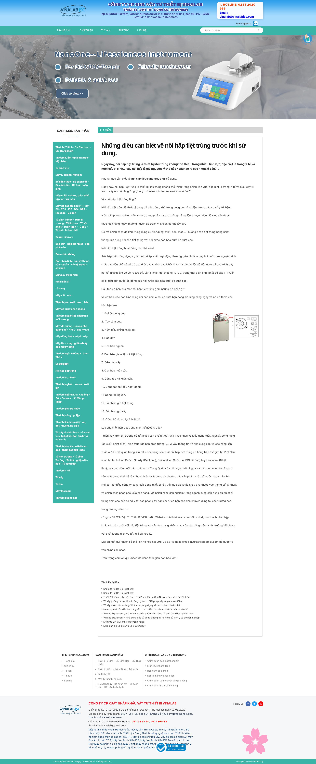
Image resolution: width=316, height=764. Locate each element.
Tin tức (124, 30)
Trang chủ (64, 30)
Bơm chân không (65, 254)
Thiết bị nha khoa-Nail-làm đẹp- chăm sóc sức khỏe (71, 448)
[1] (259, 30)
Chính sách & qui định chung (162, 685)
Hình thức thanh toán (158, 665)
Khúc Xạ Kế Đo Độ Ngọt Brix (118, 588)
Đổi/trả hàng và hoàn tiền (160, 675)
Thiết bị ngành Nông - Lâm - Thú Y (72, 355)
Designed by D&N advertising (249, 761)
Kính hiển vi (62, 281)
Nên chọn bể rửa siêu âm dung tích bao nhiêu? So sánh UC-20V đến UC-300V (145, 609)
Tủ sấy (59, 477)
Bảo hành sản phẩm (158, 670)
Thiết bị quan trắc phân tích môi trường (71, 317)
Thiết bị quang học (66, 497)
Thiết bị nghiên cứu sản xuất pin (72, 386)
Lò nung (60, 288)
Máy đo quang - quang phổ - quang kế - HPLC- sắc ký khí (72, 327)
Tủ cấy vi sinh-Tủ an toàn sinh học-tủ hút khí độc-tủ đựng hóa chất (72, 436)
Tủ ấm (59, 484)
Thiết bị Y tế (62, 470)
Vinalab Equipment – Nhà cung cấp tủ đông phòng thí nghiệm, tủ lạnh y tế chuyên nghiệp (151, 617)
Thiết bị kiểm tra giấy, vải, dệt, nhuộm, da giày (70, 423)
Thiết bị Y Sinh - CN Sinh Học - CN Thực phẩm (73, 149)
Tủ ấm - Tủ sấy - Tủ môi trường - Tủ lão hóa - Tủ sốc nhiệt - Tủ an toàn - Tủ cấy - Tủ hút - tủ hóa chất (71, 225)
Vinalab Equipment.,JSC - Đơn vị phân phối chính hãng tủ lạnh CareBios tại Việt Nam (148, 613)
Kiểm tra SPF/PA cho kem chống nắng (123, 621)
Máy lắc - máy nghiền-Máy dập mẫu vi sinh (71, 345)
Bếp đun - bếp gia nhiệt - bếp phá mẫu (72, 245)
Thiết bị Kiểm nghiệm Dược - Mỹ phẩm (72, 159)
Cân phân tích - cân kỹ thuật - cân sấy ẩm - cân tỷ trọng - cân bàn (72, 264)
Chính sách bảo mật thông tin (163, 660)
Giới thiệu (86, 30)
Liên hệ (141, 30)
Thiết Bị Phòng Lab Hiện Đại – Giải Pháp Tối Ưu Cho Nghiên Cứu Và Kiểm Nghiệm (146, 597)
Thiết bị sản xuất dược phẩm (72, 302)
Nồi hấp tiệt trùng (65, 370)
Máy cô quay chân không (70, 308)
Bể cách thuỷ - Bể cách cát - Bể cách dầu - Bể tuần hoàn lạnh (72, 185)
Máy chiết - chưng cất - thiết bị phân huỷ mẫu (72, 197)
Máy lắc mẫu (63, 491)
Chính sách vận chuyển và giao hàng (167, 680)
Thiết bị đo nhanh (65, 377)
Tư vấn (105, 30)
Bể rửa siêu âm (64, 237)
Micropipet (61, 363)
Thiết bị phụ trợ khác (67, 408)
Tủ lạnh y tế (62, 168)
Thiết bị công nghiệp (67, 415)
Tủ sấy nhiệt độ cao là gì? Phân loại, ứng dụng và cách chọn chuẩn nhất (142, 605)
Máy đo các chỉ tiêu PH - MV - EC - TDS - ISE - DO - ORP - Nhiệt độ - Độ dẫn (72, 209)
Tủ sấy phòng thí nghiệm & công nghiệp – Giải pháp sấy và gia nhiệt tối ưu (143, 601)
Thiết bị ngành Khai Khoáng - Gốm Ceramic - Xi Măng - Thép (72, 398)
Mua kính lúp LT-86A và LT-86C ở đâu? (124, 625)
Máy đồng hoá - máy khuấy (71, 336)
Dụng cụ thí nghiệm (67, 274)
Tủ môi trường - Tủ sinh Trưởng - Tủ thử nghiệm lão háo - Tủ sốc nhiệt (71, 460)
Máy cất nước (63, 295)
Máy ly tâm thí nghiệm (68, 174)
